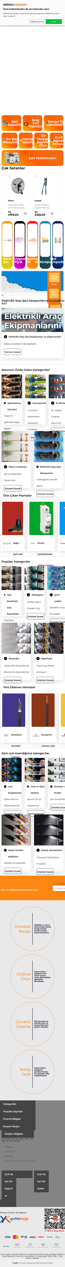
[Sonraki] (60, 195)
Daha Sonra (36, 21)
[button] (9, 176)
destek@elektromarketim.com (20, 1160)
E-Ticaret (22, 1263)
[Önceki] (3, 195)
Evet (53, 21)
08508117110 (11, 1151)
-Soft (15, 1263)
